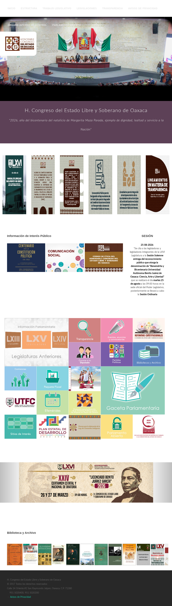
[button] (13, 482)
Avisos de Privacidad (20, 597)
